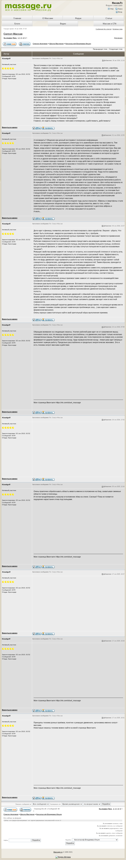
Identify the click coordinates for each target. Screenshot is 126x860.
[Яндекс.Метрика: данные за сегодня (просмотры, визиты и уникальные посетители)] (63, 857)
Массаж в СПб (109, 24)
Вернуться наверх (9, 127)
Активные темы (117, 29)
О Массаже (47, 18)
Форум (78, 18)
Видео (63, 24)
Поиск (119, 9)
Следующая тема (115, 49)
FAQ (112, 9)
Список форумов (40, 44)
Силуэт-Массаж (13, 34)
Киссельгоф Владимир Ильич (78, 44)
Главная (17, 18)
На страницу (8, 38)
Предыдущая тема (100, 49)
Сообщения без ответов (103, 29)
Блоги (17, 24)
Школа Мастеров (56, 44)
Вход (120, 12)
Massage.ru (57, 852)
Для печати (118, 38)
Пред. (15, 38)
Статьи (109, 18)
